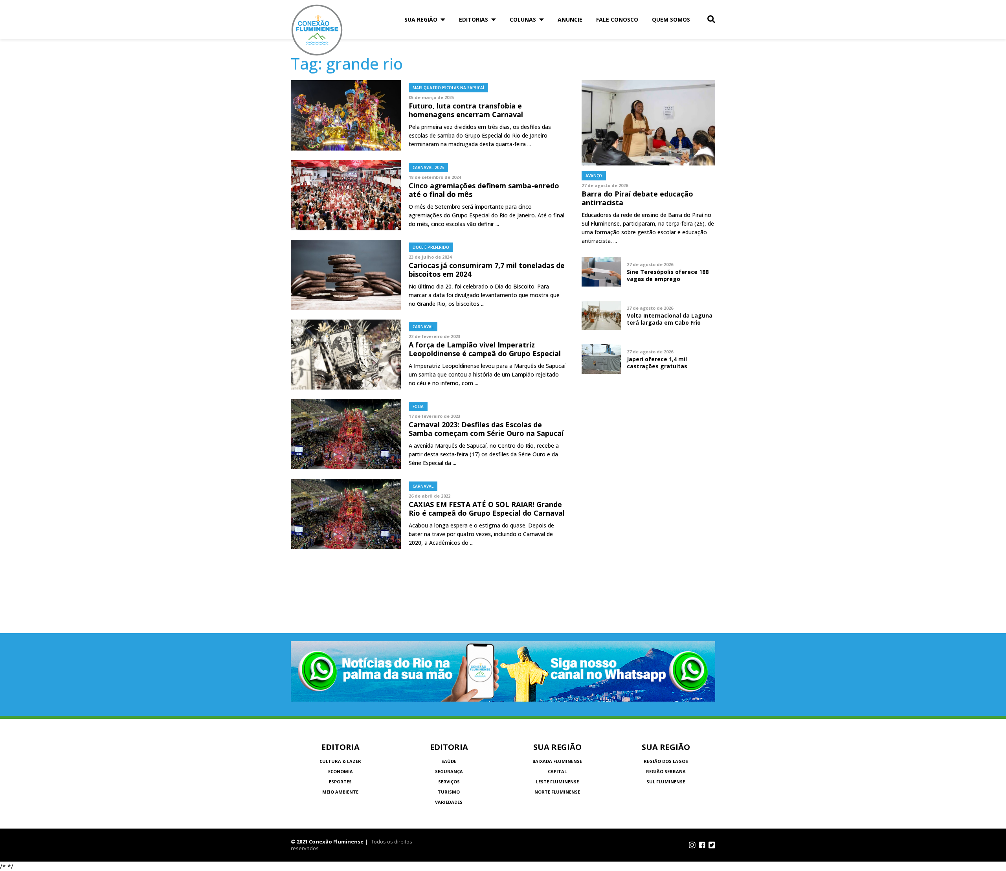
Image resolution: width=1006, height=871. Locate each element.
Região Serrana (666, 771)
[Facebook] (702, 845)
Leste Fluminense (557, 782)
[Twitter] (712, 845)
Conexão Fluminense (317, 30)
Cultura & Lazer (340, 761)
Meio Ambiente (340, 792)
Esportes (340, 782)
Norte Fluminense (557, 792)
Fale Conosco (617, 19)
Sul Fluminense (665, 782)
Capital (557, 771)
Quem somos (671, 19)
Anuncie (570, 19)
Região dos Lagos (666, 761)
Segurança (449, 771)
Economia (340, 771)
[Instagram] (692, 845)
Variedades (449, 802)
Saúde (448, 761)
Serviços (449, 782)
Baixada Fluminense (557, 761)
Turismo (449, 792)
